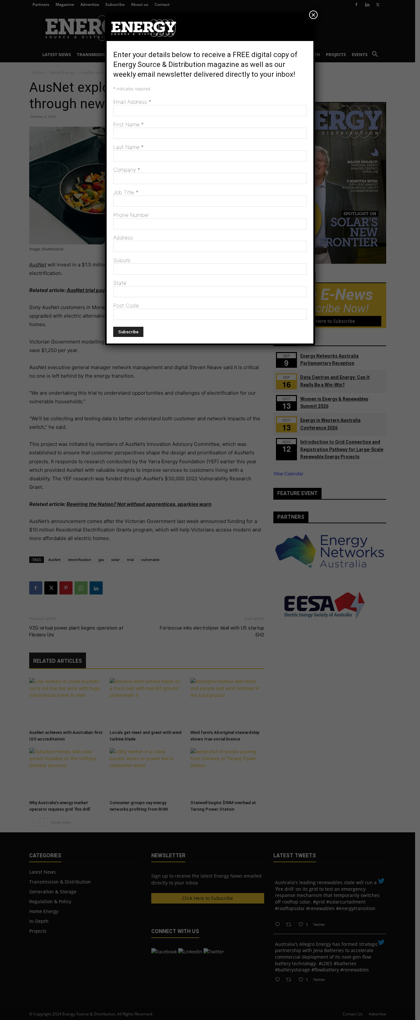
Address (123, 237)
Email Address (132, 101)
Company (126, 169)
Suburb (122, 260)
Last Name (128, 147)
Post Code (126, 305)
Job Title (125, 192)
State (119, 283)
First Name (128, 124)
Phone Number (131, 215)
